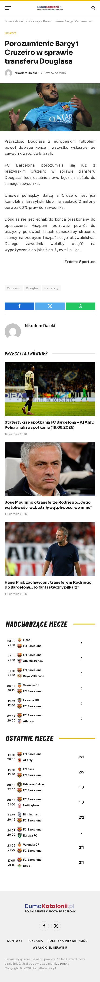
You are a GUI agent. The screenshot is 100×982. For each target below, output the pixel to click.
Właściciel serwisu (50, 947)
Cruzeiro (13, 288)
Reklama (35, 941)
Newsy (35, 21)
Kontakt (15, 941)
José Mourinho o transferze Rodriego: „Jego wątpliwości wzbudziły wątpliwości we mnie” (48, 505)
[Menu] (8, 8)
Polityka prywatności (67, 941)
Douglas (32, 288)
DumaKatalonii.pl (16, 21)
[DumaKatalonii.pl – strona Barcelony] (50, 8)
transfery (51, 288)
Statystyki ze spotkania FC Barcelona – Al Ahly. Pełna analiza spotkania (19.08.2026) (49, 425)
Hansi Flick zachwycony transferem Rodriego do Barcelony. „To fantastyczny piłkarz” (48, 585)
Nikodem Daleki (26, 73)
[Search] (92, 8)
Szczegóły (61, 963)
